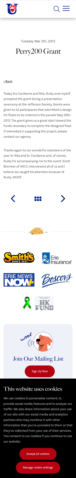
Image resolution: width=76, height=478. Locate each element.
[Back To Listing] (38, 199)
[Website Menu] (65, 9)
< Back (8, 81)
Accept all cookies (38, 454)
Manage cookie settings (38, 467)
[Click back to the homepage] (12, 9)
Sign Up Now (40, 371)
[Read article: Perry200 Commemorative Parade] (13, 199)
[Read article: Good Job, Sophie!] (62, 199)
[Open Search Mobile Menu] (57, 9)
